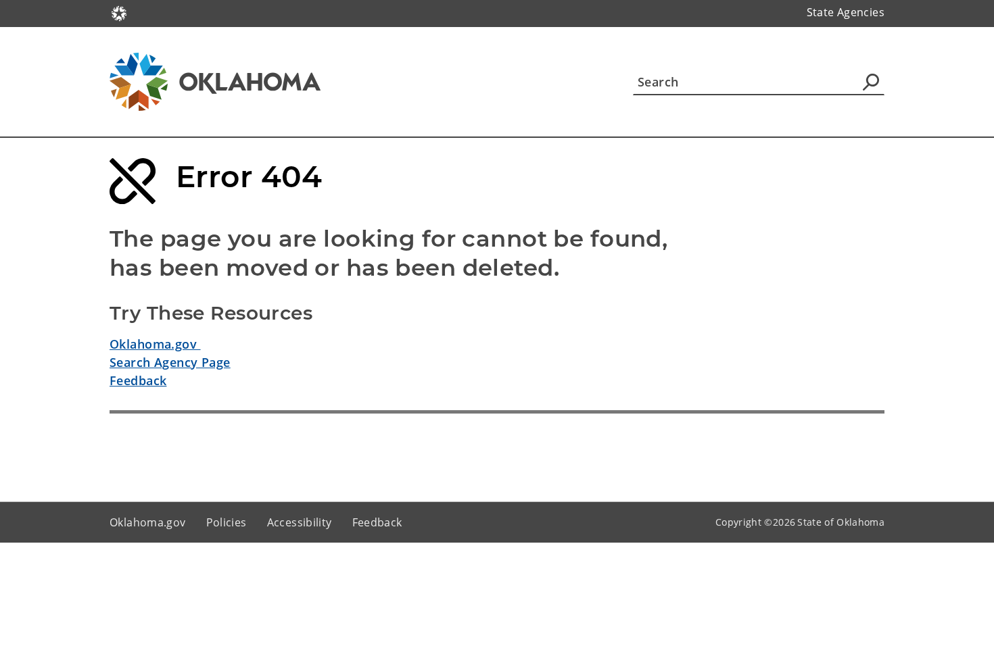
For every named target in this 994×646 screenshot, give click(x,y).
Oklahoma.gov (155, 344)
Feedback (138, 380)
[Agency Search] (870, 81)
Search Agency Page (170, 362)
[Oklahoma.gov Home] (119, 12)
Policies (226, 522)
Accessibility (299, 522)
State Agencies (845, 12)
